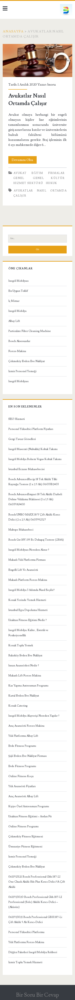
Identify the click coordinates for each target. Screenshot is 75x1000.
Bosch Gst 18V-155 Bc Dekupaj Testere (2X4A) (36, 539)
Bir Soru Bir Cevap (37, 995)
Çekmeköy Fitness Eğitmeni (25, 836)
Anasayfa (13, 31)
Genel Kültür (49, 178)
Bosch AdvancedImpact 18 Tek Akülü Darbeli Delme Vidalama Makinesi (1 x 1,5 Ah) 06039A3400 (35, 499)
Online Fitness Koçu (21, 776)
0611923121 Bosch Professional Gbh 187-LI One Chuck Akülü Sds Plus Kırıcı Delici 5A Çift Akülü (36, 881)
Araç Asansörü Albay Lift (23, 796)
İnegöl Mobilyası (18, 281)
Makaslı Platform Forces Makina (27, 580)
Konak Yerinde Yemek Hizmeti (27, 600)
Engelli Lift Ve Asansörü (23, 570)
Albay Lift (14, 321)
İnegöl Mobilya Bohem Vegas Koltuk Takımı (34, 459)
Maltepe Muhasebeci (20, 529)
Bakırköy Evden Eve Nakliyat (25, 655)
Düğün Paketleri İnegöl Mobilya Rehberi (32, 952)
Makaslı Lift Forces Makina (24, 675)
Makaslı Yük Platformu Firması (27, 560)
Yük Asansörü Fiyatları (22, 786)
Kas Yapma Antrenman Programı (28, 685)
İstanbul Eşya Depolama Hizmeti (28, 610)
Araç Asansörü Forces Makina (26, 726)
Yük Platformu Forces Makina (26, 942)
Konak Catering (18, 705)
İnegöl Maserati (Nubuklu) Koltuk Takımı (33, 449)
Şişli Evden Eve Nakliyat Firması (27, 756)
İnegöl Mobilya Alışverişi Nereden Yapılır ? (33, 715)
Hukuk (51, 183)
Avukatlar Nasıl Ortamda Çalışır (37, 60)
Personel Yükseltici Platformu (26, 932)
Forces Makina (17, 351)
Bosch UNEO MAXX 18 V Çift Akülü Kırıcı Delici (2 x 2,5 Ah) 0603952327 (34, 517)
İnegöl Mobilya (17, 311)
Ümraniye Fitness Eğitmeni (25, 846)
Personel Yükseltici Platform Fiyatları (30, 429)
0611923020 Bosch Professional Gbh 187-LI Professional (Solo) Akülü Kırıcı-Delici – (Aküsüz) (35, 902)
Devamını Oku (24, 161)
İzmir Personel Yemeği (22, 371)
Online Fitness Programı (23, 826)
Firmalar (56, 173)
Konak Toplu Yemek (20, 645)
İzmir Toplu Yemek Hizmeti (25, 962)
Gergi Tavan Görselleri (22, 439)
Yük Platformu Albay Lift (23, 736)
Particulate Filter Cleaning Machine (29, 331)
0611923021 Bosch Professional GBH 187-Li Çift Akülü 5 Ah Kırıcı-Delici (35, 919)
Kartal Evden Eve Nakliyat (23, 695)
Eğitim (37, 173)
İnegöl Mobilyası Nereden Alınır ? (28, 549)
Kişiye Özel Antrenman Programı (28, 806)
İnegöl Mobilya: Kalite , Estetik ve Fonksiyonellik (28, 633)
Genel (18, 178)
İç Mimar (13, 301)
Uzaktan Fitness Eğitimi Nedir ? (27, 620)
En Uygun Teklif (18, 291)
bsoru (51, 84)
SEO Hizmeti (16, 419)
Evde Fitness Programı (22, 746)
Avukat (20, 173)
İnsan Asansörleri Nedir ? (23, 665)
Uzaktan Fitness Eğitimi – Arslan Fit (30, 816)
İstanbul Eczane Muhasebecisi (26, 469)
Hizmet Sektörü (28, 183)
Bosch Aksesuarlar (19, 341)
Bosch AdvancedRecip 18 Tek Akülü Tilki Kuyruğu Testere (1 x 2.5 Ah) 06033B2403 (33, 482)
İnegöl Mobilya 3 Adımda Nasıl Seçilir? (31, 590)
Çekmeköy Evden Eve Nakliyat (26, 361)
